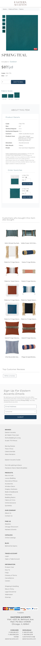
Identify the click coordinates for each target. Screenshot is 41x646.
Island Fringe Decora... (12, 338)
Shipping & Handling (12, 586)
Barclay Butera (10, 446)
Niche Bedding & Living (13, 438)
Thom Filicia (9, 449)
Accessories (9, 484)
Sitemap (8, 597)
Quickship (8, 505)
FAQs (7, 573)
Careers (7, 581)
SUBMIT (20, 417)
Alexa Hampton (10, 454)
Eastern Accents (10, 432)
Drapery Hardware (11, 489)
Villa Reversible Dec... (12, 357)
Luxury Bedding (10, 478)
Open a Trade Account (12, 559)
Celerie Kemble (10, 451)
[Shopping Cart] (38, 3)
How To (7, 570)
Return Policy (9, 589)
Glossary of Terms (11, 575)
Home (5, 9)
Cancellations (9, 578)
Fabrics (21, 9)
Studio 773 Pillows (11, 440)
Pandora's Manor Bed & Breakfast (16, 468)
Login (7, 556)
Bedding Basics (10, 497)
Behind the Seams (11, 546)
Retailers (8, 524)
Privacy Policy (25, 400)
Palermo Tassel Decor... (12, 281)
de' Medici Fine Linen (12, 435)
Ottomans (8, 494)
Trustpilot (20, 613)
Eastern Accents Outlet (12, 460)
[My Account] (36, 3)
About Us (8, 513)
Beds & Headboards (11, 492)
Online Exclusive (10, 503)
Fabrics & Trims (13, 9)
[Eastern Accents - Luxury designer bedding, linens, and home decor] (20, 3)
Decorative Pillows (11, 481)
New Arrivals (9, 475)
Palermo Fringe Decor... (12, 262)
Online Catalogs (10, 538)
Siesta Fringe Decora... (28, 281)
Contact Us (8, 516)
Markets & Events (10, 529)
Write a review (9, 376)
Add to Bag (18, 82)
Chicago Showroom (11, 527)
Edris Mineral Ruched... (12, 243)
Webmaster (9, 594)
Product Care (9, 567)
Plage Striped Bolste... (29, 357)
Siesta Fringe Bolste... (29, 262)
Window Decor (10, 486)
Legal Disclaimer (10, 592)
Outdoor (13, 62)
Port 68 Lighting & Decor (13, 465)
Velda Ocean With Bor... (29, 243)
